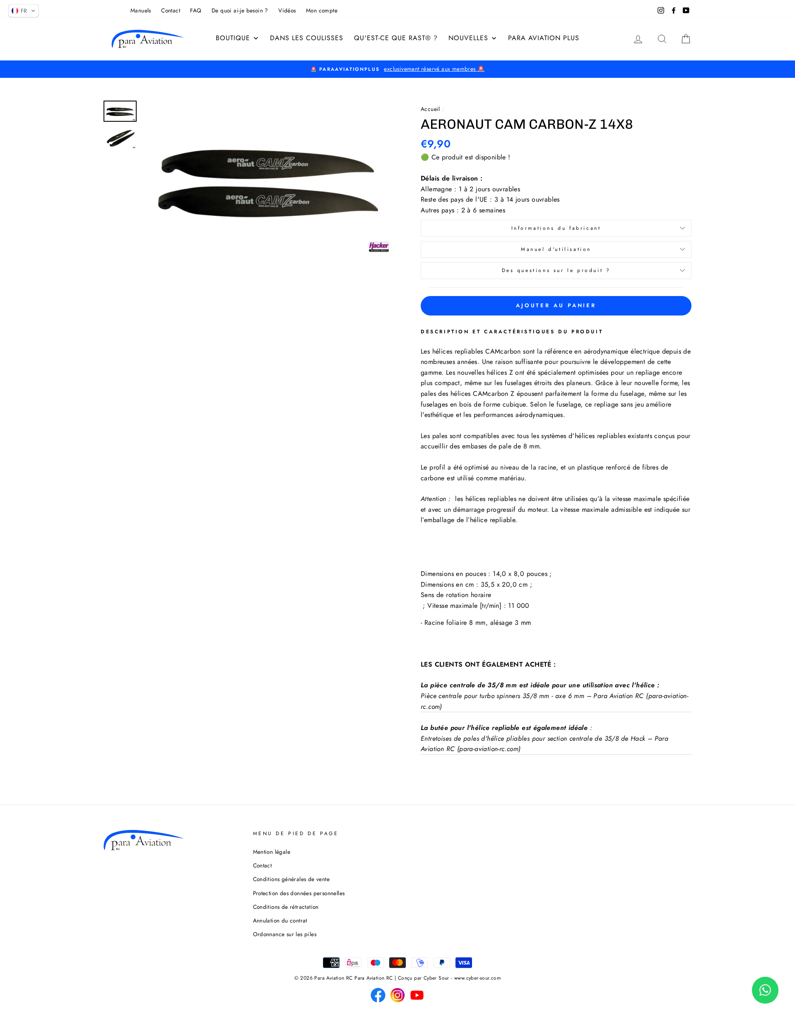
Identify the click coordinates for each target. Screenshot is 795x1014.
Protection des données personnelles (299, 893)
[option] (397, 69)
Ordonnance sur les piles (285, 934)
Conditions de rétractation (286, 907)
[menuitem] (237, 38)
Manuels (140, 10)
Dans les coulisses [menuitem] (306, 38)
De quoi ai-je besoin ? (240, 10)
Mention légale (272, 852)
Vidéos (287, 10)
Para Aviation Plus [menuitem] (543, 38)
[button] (23, 10)
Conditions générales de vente (291, 879)
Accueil (430, 109)
